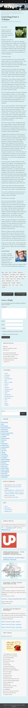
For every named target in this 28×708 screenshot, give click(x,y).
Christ (10, 272)
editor (3, 441)
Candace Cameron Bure (7, 433)
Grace (7, 12)
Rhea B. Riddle (5, 468)
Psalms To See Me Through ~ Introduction (12, 624)
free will (6, 276)
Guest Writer (5, 21)
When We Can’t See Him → (21, 294)
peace (23, 278)
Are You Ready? (18, 484)
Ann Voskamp (5, 425)
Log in (6, 506)
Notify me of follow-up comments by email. (13, 331)
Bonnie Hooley (5, 431)
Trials (19, 13)
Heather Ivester (5, 445)
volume (21, 285)
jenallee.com (22, 266)
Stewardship (15, 13)
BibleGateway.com (6, 529)
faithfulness (22, 274)
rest (13, 280)
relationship (8, 280)
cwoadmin (4, 436)
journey (7, 278)
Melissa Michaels (6, 461)
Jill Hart (3, 452)
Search (3, 411)
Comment (4, 307)
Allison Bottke (5, 422)
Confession (8, 10)
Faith (25, 10)
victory (17, 285)
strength (13, 282)
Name (3, 321)
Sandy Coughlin (5, 469)
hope (25, 276)
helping (20, 276)
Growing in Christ (17, 12)
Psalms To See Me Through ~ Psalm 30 (11, 621)
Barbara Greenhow (6, 427)
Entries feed (7, 508)
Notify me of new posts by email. (10, 334)
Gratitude (11, 12)
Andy (3, 424)
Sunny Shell (4, 473)
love (15, 278)
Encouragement (19, 10)
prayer (3, 280)
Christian (15, 272)
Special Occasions (9, 396)
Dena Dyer (4, 440)
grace (17, 276)
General (3, 12)
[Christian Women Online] (14, 6)
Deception (13, 10)
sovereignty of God (6, 282)
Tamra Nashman (5, 475)
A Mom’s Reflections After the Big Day (15, 493)
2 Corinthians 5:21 (10, 527)
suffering (18, 282)
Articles (3, 10)
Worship (7, 14)
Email (3, 324)
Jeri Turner (4, 450)
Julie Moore (4, 454)
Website (3, 328)
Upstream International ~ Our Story (11, 557)
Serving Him (9, 13)
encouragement (5, 274)
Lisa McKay (4, 457)
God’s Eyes (12, 495)
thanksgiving (4, 285)
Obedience (3, 13)
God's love (12, 276)
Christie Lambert (5, 434)
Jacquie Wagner (5, 447)
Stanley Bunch (8, 486)
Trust (22, 13)
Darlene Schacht (5, 438)
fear (3, 276)
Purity (6, 392)
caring (6, 272)
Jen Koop (4, 448)
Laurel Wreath (5, 455)
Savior (16, 280)
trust (13, 285)
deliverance (20, 272)
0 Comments (18, 21)
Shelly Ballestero (5, 471)
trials (10, 285)
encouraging (12, 274)
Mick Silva (4, 462)
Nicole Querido (5, 464)
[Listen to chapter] (15, 527)
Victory (3, 14)
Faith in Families (8, 382)
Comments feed (8, 509)
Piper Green (4, 466)
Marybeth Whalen (6, 459)
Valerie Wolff (4, 476)
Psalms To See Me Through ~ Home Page (12, 627)
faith (17, 274)
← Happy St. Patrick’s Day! (7, 294)
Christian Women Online (16, 705)
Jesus (3, 278)
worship (3, 287)
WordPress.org (8, 511)
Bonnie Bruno (5, 429)
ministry (18, 278)
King (11, 278)
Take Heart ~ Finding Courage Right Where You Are (14, 598)
